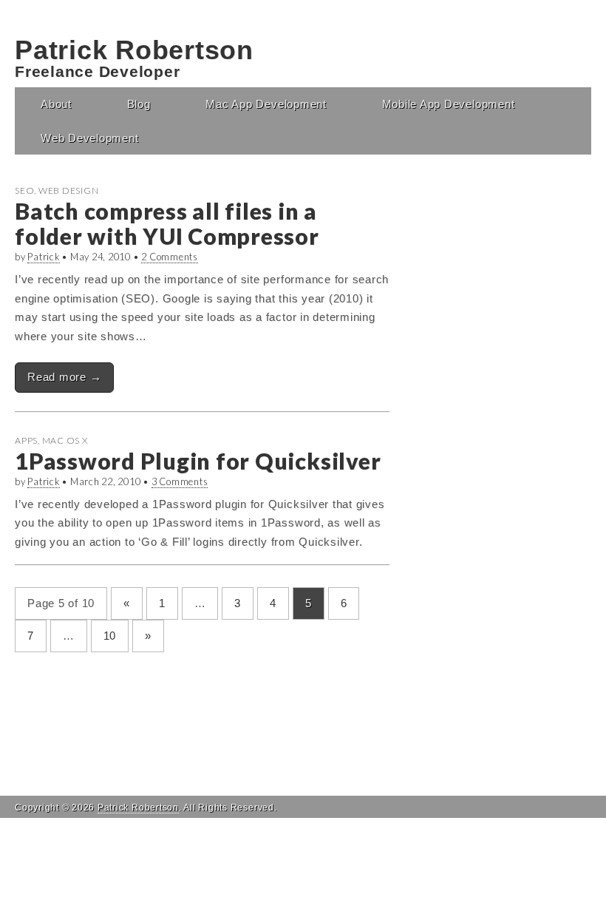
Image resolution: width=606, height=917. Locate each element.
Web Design (68, 190)
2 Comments (169, 257)
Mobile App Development (448, 104)
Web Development (89, 138)
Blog (139, 104)
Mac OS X (65, 440)
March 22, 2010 (105, 481)
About (56, 104)
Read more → (64, 376)
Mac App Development (265, 104)
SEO (24, 190)
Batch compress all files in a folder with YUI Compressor (167, 222)
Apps (26, 440)
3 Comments (180, 481)
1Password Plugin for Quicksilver (198, 460)
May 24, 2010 (100, 257)
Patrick (43, 257)
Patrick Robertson (134, 50)
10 (110, 635)
